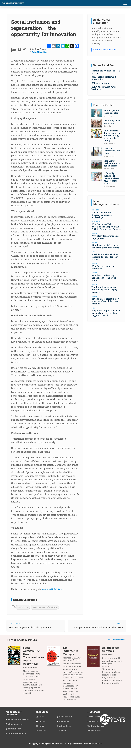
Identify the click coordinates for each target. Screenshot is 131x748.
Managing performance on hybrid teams (112, 163)
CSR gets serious (100, 83)
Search (62, 731)
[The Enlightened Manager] (55, 674)
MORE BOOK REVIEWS (116, 639)
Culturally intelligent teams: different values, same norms (112, 178)
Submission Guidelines (18, 720)
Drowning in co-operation (112, 121)
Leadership (93, 721)
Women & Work (94, 731)
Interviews (64, 721)
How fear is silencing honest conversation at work (103, 278)
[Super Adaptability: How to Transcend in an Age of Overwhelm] (15, 671)
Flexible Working (95, 717)
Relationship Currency (110, 649)
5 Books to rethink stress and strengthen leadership (105, 246)
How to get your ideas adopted (112, 111)
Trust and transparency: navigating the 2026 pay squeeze (104, 289)
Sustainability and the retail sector (106, 71)
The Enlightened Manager (71, 651)
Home (41, 717)
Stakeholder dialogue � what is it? (103, 78)
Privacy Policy (14, 729)
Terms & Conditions (17, 733)
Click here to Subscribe (105, 49)
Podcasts (43, 731)
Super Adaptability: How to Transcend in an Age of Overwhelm (33, 655)
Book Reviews (65, 717)
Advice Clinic (65, 726)
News (41, 726)
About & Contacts (16, 724)
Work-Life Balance (96, 726)
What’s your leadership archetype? (103, 267)
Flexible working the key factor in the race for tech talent (104, 257)
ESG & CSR (23, 607)
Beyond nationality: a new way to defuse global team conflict (105, 301)
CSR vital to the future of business (104, 88)
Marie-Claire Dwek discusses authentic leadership (101, 215)
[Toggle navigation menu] (125, 3)
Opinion (42, 721)
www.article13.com (53, 589)
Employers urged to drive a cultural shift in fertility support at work (105, 313)
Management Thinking (45, 607)
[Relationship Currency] (94, 666)
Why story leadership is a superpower (105, 237)
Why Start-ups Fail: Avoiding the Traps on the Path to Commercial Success (106, 226)
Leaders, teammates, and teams (112, 150)
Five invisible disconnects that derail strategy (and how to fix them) (112, 135)
